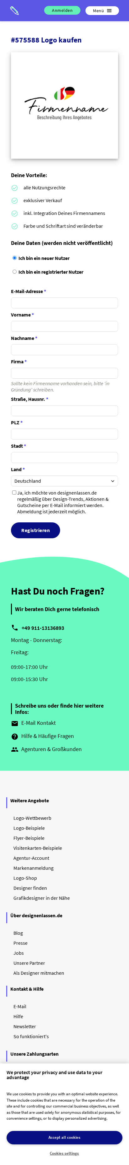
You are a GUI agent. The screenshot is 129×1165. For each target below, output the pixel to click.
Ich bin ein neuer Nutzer (44, 258)
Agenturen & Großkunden (46, 749)
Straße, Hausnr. (30, 399)
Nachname (24, 338)
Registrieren (35, 530)
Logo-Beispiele (29, 828)
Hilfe (18, 1016)
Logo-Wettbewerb (32, 818)
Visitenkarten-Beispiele (37, 848)
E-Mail (19, 1006)
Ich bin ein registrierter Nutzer (50, 272)
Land (18, 469)
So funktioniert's (31, 1036)
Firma (19, 361)
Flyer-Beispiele (28, 838)
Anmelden (62, 10)
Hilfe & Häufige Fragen (42, 736)
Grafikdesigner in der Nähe (41, 898)
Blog (18, 933)
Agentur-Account (31, 858)
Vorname (22, 314)
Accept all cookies (64, 1137)
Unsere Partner (29, 963)
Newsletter (24, 1026)
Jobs (18, 953)
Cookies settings (64, 1153)
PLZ (17, 422)
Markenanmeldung (33, 868)
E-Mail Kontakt (33, 723)
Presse (20, 943)
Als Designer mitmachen (38, 973)
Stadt (18, 446)
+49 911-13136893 (43, 627)
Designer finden (30, 888)
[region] (64, 1114)
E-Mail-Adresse (28, 291)
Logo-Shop (25, 878)
